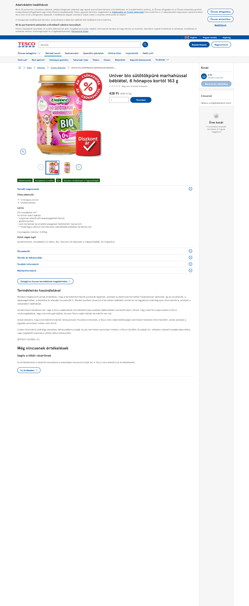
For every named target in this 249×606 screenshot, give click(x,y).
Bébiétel (41, 67)
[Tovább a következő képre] (79, 167)
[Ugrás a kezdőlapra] (26, 44)
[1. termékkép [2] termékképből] (59, 115)
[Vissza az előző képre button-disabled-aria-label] (41, 167)
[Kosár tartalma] (204, 76)
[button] (191, 37)
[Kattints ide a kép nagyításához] (23, 151)
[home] (19, 67)
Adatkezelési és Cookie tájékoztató (128, 11)
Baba (29, 67)
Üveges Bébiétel (58, 67)
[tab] (52, 168)
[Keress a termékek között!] (145, 44)
